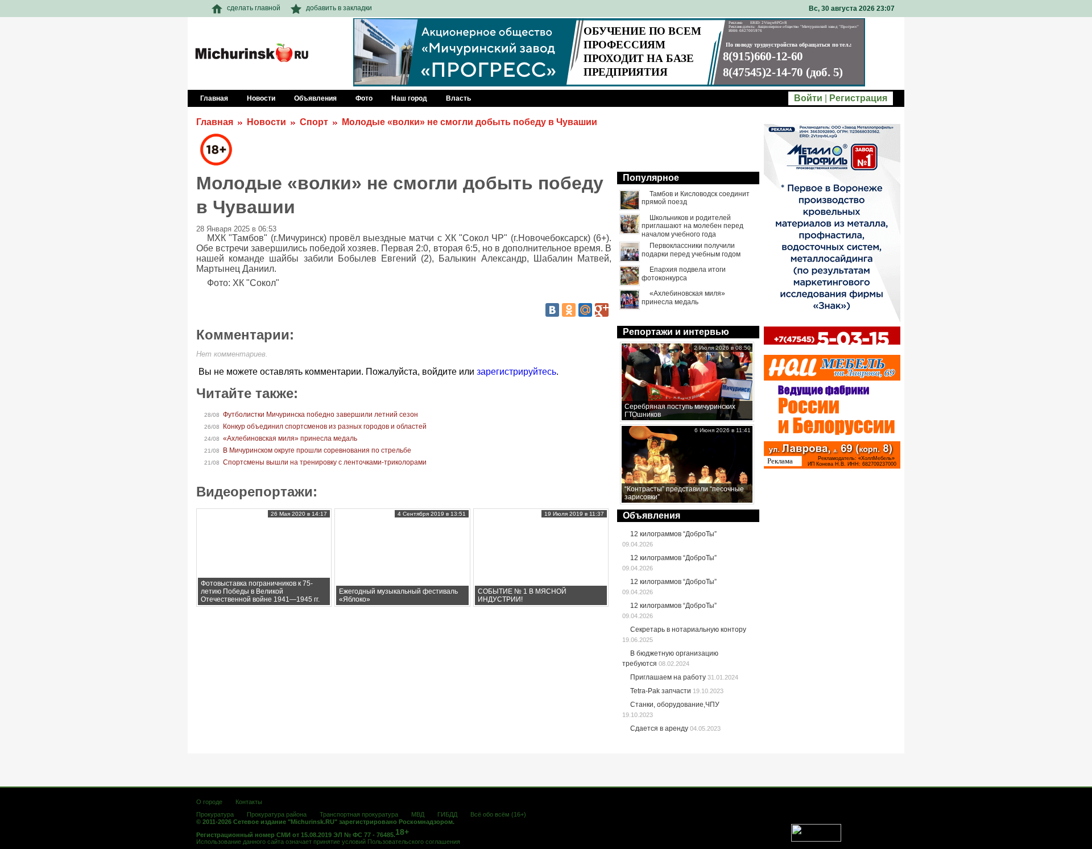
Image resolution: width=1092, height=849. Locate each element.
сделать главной (253, 8)
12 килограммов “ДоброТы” (673, 534)
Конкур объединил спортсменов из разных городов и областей (325, 426)
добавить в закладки (339, 8)
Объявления (651, 515)
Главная (214, 122)
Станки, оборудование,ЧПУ (674, 705)
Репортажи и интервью (676, 332)
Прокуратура (215, 814)
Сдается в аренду (659, 728)
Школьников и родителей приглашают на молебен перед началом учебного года (692, 226)
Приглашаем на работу (668, 677)
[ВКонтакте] (552, 310)
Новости (266, 122)
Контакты (248, 801)
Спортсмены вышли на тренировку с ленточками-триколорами (325, 462)
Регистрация (858, 98)
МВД (417, 814)
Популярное (651, 178)
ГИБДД (447, 814)
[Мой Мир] (585, 310)
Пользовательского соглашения (413, 841)
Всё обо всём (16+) (498, 814)
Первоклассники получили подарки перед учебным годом (691, 250)
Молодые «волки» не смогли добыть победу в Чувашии (469, 122)
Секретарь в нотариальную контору (688, 629)
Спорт (314, 122)
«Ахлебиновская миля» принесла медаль (290, 438)
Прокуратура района (277, 814)
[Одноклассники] (569, 310)
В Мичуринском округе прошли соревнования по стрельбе (317, 450)
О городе (209, 801)
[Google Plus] (602, 310)
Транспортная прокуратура (359, 814)
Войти (808, 98)
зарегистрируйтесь (516, 371)
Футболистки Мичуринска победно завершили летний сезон (320, 415)
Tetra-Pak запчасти (660, 691)
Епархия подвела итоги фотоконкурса (684, 273)
